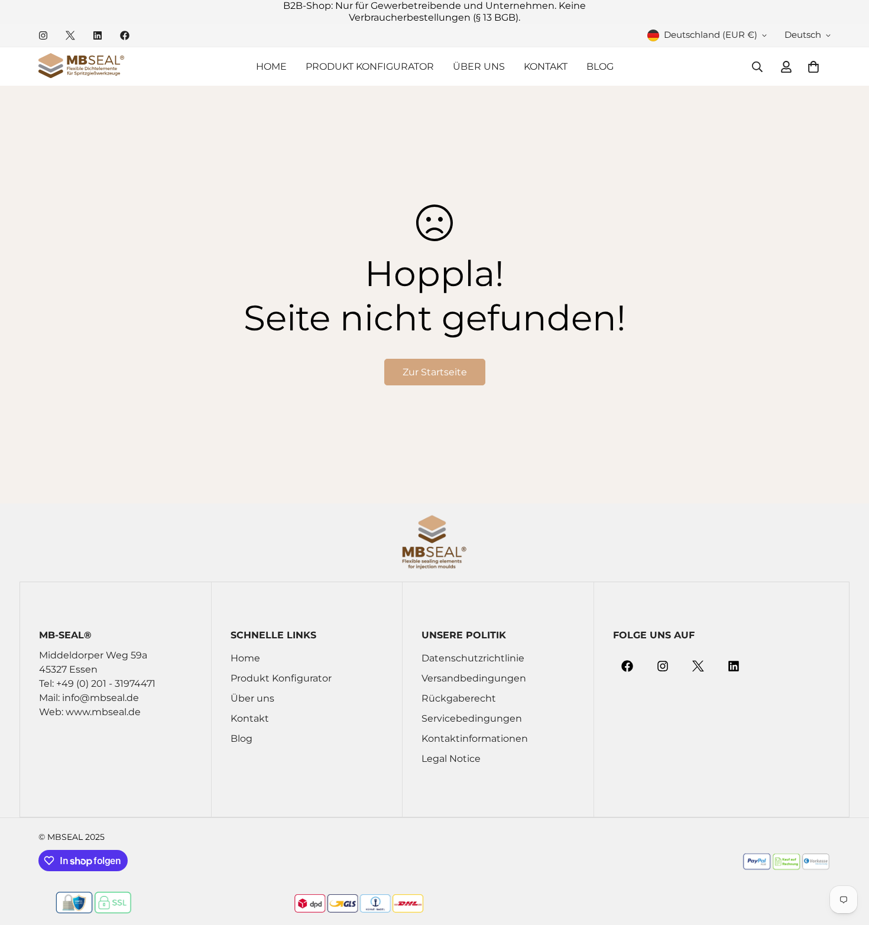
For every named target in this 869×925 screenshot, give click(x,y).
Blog (600, 66)
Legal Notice (451, 759)
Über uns (479, 66)
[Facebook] (124, 35)
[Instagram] (43, 35)
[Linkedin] (97, 35)
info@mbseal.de (100, 698)
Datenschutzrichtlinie (472, 658)
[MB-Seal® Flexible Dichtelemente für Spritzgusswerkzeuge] (81, 66)
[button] (813, 66)
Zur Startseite (435, 372)
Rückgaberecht (458, 699)
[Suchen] (757, 67)
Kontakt (546, 66)
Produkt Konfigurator (370, 66)
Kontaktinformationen (474, 739)
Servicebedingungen (471, 719)
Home (271, 66)
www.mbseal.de (103, 712)
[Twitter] (70, 35)
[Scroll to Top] (846, 860)
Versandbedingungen (473, 678)
